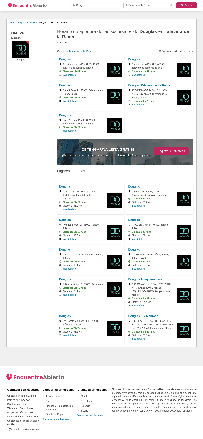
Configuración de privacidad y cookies (23, 423)
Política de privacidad (18, 400)
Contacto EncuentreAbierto (21, 396)
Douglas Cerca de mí (27, 22)
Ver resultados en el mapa (177, 51)
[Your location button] (171, 5)
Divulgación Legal (16, 404)
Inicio (12, 22)
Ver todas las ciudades (90, 415)
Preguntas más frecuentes (21, 412)
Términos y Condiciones (20, 408)
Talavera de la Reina (81, 51)
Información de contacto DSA (22, 416)
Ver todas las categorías (55, 419)
